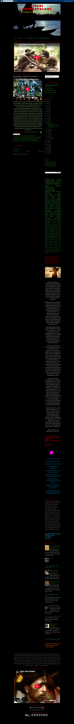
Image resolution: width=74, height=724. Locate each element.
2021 (48, 109)
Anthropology (50, 180)
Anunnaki (54, 211)
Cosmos (47, 219)
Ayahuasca (16, 137)
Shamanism (24, 140)
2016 (48, 117)
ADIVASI (21, 38)
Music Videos (58, 241)
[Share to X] (16, 134)
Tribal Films (58, 224)
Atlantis (52, 224)
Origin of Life (48, 242)
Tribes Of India (57, 225)
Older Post (40, 151)
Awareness (33, 135)
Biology (59, 216)
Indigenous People (24, 139)
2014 (48, 122)
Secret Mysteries (50, 196)
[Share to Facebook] (18, 134)
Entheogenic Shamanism (29, 138)
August (49, 129)
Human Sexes (51, 244)
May (49, 136)
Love (57, 230)
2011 (48, 144)
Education (51, 208)
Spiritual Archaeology (49, 228)
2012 (48, 142)
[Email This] (14, 134)
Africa (53, 242)
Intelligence (58, 217)
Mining (46, 233)
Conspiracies (48, 193)
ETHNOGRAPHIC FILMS (30, 38)
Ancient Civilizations (23, 135)
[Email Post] (41, 132)
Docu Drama (58, 238)
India (56, 228)
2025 (48, 101)
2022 (48, 107)
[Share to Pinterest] (19, 134)
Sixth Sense (58, 231)
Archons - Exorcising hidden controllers (52, 616)
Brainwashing (48, 224)
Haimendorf (58, 250)
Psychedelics (33, 139)
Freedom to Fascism (50, 202)
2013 (48, 140)
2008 (48, 151)
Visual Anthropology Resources (51, 235)
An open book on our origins (51, 92)
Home (15, 38)
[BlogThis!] (15, 134)
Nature (52, 216)
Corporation (48, 217)
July (49, 131)
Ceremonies (23, 137)
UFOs (57, 252)
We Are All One (53, 204)
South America (52, 233)
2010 (48, 146)
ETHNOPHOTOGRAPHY (44, 38)
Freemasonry (52, 230)
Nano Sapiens (48, 86)
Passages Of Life (52, 247)
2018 (48, 113)
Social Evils (52, 219)
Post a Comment (16, 149)
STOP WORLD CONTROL (50, 90)
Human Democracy (52, 221)
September (50, 123)
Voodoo (51, 248)
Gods (56, 227)
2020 (48, 111)
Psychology (16, 140)
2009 (48, 148)
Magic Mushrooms (53, 252)
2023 (48, 105)
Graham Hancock (57, 248)
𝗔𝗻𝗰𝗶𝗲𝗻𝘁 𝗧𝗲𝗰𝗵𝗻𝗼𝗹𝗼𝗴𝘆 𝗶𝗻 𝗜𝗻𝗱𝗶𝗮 (51, 85)
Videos (46, 225)
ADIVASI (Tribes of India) (50, 162)
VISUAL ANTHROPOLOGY (37, 8)
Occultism (54, 236)
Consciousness (31, 137)
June (49, 133)
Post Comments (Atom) (23, 154)
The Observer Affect (49, 88)
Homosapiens (48, 211)
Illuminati (50, 236)
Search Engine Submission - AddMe (52, 639)
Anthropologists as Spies (54, 605)
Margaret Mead (48, 250)
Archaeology (57, 194)
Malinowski (47, 252)
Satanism (59, 227)
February (50, 138)
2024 (48, 103)
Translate (55, 78)
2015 (48, 119)
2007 (48, 153)
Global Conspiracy (56, 200)
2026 (48, 99)
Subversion (52, 199)
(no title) (50, 558)
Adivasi (47, 207)
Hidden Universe (56, 205)
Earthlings (58, 199)
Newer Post (15, 151)
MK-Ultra (52, 241)
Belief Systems (57, 222)
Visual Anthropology (33, 140)
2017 (48, 115)
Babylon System (49, 214)
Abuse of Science (55, 213)
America (53, 197)
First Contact (54, 239)
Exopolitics (53, 250)
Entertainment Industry (49, 227)
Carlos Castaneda (52, 245)
